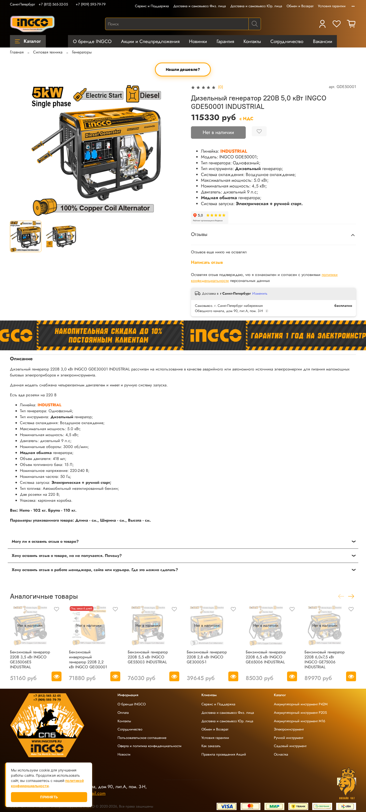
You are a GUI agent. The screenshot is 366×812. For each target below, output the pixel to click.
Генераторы (82, 52)
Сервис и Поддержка (152, 5)
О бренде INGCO (92, 41)
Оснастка (281, 754)
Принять (49, 797)
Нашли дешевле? (183, 69)
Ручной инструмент (288, 737)
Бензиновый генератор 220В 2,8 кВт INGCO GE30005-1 (207, 657)
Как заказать (211, 745)
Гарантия (225, 41)
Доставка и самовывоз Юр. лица (256, 5)
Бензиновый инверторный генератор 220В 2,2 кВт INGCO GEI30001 (88, 659)
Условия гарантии (332, 5)
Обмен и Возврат (300, 5)
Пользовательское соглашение (142, 737)
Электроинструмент (289, 729)
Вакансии (322, 41)
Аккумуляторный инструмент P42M (301, 704)
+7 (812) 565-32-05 (53, 4)
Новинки (198, 41)
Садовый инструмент (290, 745)
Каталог (32, 41)
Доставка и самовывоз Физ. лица (199, 5)
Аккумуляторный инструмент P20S (300, 712)
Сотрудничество (286, 41)
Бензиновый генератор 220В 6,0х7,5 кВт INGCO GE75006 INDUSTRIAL (325, 659)
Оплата (123, 712)
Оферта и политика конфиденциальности (150, 745)
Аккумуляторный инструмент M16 (299, 721)
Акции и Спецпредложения (150, 41)
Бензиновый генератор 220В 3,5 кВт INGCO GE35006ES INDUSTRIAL (30, 659)
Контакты (252, 41)
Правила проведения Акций (223, 754)
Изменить (259, 293)
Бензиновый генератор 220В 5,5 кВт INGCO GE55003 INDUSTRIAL (148, 657)
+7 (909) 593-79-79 (91, 4)
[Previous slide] (18, 150)
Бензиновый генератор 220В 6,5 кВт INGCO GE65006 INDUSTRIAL (266, 657)
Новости (124, 754)
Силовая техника (47, 52)
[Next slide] (175, 150)
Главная (17, 52)
